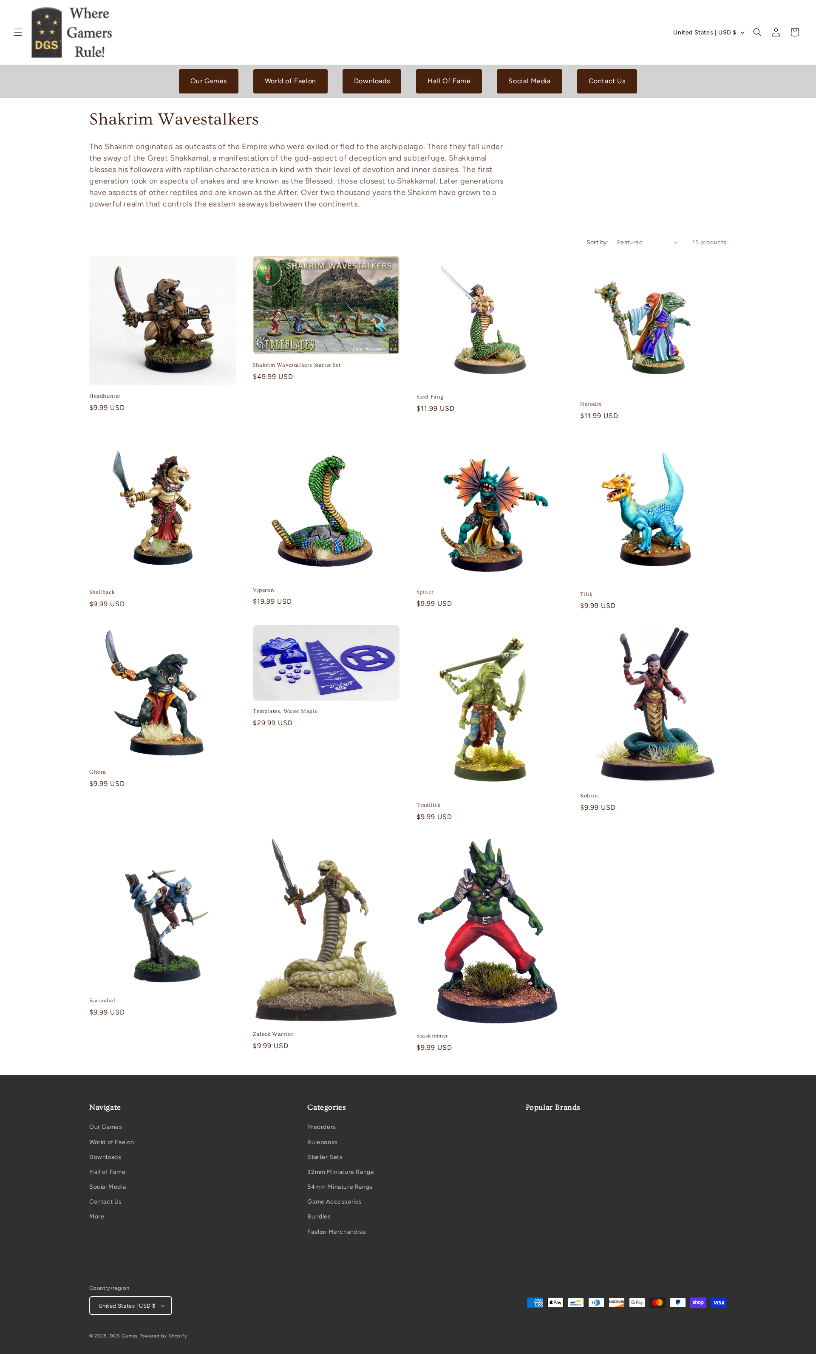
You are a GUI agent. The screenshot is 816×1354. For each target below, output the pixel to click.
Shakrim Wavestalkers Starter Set (296, 365)
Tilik (586, 594)
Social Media (529, 81)
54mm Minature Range (340, 1186)
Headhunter (105, 396)
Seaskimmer (432, 1036)
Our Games (208, 81)
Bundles (319, 1216)
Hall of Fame (107, 1172)
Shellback (102, 592)
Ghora (97, 772)
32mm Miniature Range (340, 1172)
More (96, 1216)
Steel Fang (430, 397)
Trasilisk (428, 805)
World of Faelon (290, 81)
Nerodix (590, 404)
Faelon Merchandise (336, 1231)
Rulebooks (322, 1142)
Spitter (425, 592)
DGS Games (124, 1336)
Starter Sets (325, 1157)
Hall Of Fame (449, 81)
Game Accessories (334, 1201)
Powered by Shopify (163, 1336)
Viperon (263, 590)
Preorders (321, 1127)
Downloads (372, 81)
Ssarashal (102, 1000)
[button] (17, 32)
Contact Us (607, 81)
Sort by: (597, 242)
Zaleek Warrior (273, 1034)
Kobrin (589, 796)
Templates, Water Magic (285, 711)
